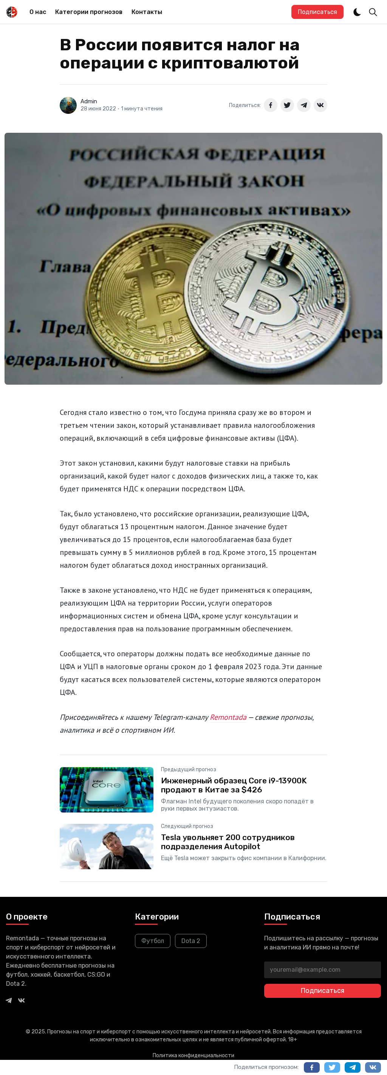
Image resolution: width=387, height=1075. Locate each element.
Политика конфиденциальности (193, 1055)
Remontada (228, 717)
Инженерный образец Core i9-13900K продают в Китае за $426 (234, 785)
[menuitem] (38, 12)
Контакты (147, 12)
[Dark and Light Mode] (357, 12)
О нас (37, 12)
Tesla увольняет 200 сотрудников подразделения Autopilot (228, 842)
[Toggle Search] (373, 12)
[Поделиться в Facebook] (270, 105)
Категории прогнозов (88, 12)
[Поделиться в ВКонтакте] (320, 105)
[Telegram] (8, 1000)
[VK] (21, 1000)
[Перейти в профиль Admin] (68, 105)
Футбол (152, 941)
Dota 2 (190, 941)
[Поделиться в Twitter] (287, 105)
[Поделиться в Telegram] (304, 105)
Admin (88, 101)
